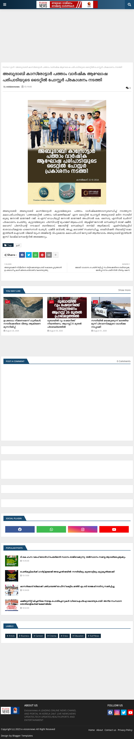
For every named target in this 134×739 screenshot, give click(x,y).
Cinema (52, 635)
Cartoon (39, 635)
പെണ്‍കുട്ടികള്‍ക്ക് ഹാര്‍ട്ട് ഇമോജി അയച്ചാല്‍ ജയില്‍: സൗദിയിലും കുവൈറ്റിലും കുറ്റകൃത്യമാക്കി (67, 571)
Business (25, 635)
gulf (12, 67)
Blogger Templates (22, 735)
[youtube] (114, 529)
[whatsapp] (51, 529)
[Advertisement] (67, 34)
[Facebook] (22, 255)
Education (79, 635)
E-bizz (65, 635)
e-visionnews (28, 729)
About (99, 729)
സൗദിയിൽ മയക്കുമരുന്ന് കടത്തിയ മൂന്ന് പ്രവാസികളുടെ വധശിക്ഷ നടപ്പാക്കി (109, 323)
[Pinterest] (42, 255)
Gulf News (94, 635)
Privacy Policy (125, 729)
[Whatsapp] (35, 255)
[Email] (49, 255)
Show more (124, 290)
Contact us (110, 729)
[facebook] (20, 529)
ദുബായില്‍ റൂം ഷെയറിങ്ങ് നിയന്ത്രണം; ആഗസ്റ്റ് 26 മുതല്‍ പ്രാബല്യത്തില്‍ (64, 323)
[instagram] (83, 529)
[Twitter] (29, 255)
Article (12, 635)
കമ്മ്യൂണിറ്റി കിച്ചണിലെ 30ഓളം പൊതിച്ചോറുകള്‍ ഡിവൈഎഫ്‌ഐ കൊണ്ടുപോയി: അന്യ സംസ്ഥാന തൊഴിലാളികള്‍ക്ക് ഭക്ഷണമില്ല (71, 602)
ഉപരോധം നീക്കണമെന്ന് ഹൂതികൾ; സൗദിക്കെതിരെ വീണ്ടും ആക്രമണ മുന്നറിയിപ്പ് (22, 323)
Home (6, 67)
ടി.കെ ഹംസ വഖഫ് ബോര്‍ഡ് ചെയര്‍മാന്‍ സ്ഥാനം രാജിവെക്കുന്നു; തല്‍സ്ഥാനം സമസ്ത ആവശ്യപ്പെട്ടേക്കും (72, 556)
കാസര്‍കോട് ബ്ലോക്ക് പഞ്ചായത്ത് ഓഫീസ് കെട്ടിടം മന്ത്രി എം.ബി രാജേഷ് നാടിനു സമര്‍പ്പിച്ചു (67, 586)
